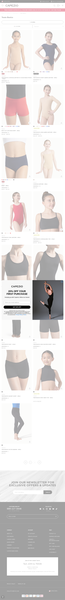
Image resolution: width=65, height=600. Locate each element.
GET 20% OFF (17, 307)
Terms (24, 314)
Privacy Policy (19, 314)
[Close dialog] (62, 281)
